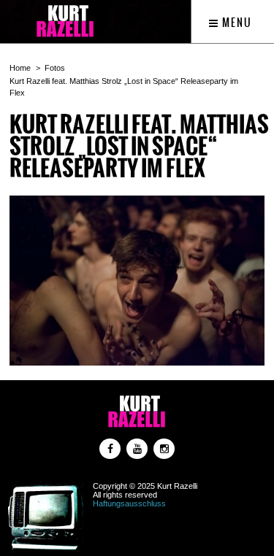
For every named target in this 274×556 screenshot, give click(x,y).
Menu (235, 23)
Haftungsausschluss (129, 503)
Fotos (55, 67)
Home (20, 67)
